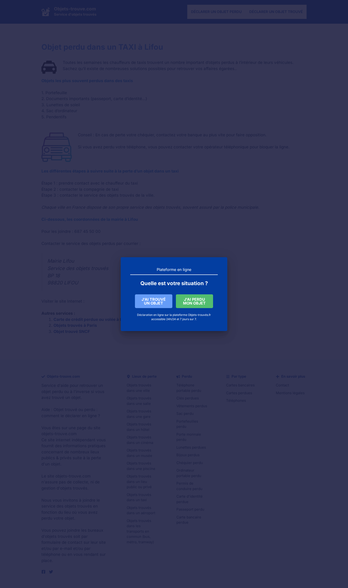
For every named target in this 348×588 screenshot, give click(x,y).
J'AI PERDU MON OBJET (194, 301)
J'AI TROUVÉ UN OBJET (154, 301)
